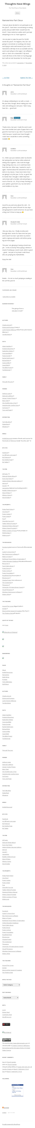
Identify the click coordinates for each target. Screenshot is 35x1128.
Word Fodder (6, 497)
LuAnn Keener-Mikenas (9, 330)
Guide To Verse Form (8, 552)
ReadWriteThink (7, 575)
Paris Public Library (8, 566)
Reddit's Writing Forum (8, 490)
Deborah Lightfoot (7, 396)
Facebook (5, 453)
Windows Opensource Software (11, 592)
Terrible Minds (6, 334)
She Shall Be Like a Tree (9, 403)
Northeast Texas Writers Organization (13, 559)
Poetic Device (6, 568)
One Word (5, 512)
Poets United (6, 516)
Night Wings (5, 677)
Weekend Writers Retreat (9, 526)
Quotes (6, 625)
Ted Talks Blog (6, 422)
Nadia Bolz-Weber (7, 351)
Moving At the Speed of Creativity (12, 611)
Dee (12, 118)
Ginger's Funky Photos (9, 398)
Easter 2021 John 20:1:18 (25, 1067)
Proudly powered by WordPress (11, 1124)
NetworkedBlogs (16, 1084)
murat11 (4, 486)
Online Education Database (10, 561)
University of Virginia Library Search (12, 587)
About (4, 670)
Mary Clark (5, 401)
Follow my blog (17, 1095)
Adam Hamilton (6, 346)
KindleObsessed (7, 438)
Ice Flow (5, 78)
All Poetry (5, 474)
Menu (17, 13)
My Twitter (5, 462)
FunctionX (5, 547)
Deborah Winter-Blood (9, 476)
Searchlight (5, 365)
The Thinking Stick (7, 613)
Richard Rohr (6, 360)
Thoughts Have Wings (17, 3)
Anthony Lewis (6, 393)
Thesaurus (5, 585)
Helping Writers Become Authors (11, 481)
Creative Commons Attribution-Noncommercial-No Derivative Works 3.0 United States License (16, 1048)
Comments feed (7, 1015)
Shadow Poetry (6, 580)
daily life (14, 1092)
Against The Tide (26, 78)
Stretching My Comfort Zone (10, 405)
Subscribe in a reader (9, 297)
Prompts (4, 679)
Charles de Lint (6, 325)
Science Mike (6, 363)
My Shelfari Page (7, 460)
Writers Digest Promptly (9, 528)
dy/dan (4, 608)
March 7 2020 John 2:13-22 (21, 1069)
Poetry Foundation (7, 573)
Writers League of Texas (9, 531)
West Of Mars (6, 493)
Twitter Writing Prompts (9, 523)
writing (13, 1091)
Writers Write (6, 594)
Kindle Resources (7, 672)
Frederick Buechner (8, 349)
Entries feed (6, 1012)
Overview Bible (6, 353)
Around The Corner (8, 606)
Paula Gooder (6, 356)
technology (18, 1091)
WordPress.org (6, 1017)
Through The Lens (7, 382)
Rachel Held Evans (7, 358)
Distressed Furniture (8, 327)
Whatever (5, 427)
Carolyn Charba (7, 1069)
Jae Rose (6, 1108)
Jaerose (4, 483)
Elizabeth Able (15, 222)
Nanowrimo (5, 675)
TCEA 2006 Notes (7, 682)
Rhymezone (5, 578)
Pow (3, 519)
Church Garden (11, 1062)
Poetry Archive (6, 571)
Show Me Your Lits (7, 521)
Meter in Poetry (6, 557)
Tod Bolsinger (6, 370)
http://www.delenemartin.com (19, 1043)
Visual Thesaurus (7, 590)
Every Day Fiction (7, 479)
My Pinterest (6, 457)
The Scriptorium (7, 582)
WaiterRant (5, 424)
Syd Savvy (5, 408)
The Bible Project (7, 367)
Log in (4, 1010)
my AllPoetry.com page (9, 455)
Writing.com (5, 535)
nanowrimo (20, 63)
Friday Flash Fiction (7, 509)
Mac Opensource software (10, 554)
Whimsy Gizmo (6, 495)
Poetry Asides (6, 514)
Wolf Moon (5, 684)
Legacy (4, 1112)
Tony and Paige (6, 410)
